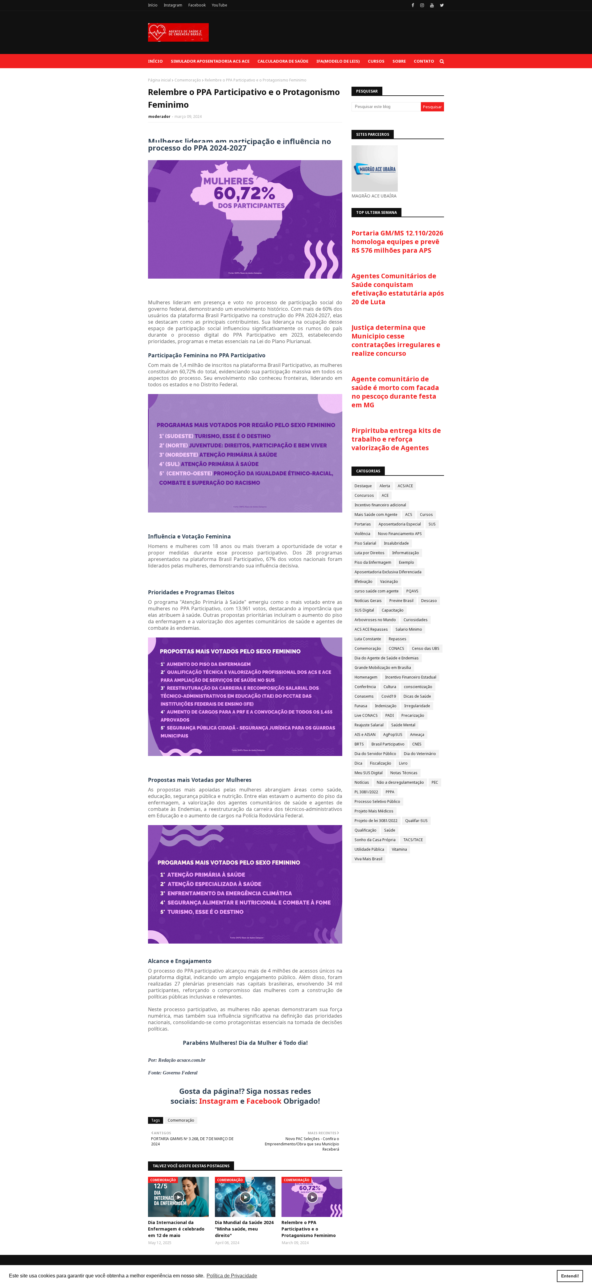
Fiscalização (380, 763)
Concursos (364, 495)
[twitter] (441, 5)
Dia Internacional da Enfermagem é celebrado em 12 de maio (176, 1228)
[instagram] (422, 5)
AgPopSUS (392, 734)
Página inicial (159, 80)
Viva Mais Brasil (368, 858)
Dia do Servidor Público (375, 753)
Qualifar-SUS (416, 820)
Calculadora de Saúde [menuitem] (282, 61)
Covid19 (388, 696)
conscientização (418, 686)
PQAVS (412, 591)
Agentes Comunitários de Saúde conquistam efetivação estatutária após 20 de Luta (398, 289)
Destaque (363, 485)
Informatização (405, 552)
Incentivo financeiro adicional (380, 505)
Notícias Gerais (368, 600)
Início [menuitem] (155, 61)
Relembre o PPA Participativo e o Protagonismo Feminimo (309, 1228)
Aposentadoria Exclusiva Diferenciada (388, 572)
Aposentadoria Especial (400, 524)
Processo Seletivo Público (377, 801)
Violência (362, 533)
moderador (159, 116)
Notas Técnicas (403, 772)
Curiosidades (416, 619)
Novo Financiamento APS (400, 533)
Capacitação (393, 610)
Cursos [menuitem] (376, 61)
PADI (389, 715)
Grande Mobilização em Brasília (383, 667)
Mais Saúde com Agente (376, 514)
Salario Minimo (409, 629)
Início (153, 5)
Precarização (412, 715)
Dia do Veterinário (420, 753)
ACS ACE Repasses (371, 629)
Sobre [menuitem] (399, 61)
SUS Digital (364, 610)
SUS (432, 524)
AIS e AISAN (365, 734)
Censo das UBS (425, 648)
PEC (435, 782)
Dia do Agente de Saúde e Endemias (387, 658)
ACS (408, 514)
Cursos (426, 514)
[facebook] (413, 5)
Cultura (390, 686)
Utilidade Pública (369, 849)
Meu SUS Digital (369, 772)
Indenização (386, 705)
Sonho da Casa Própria (375, 839)
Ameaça (417, 734)
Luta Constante (368, 638)
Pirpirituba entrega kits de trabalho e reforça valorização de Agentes (396, 439)
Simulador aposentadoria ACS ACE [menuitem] (210, 61)
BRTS (359, 744)
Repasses (397, 638)
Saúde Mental (403, 725)
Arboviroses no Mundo (375, 619)
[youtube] (432, 5)
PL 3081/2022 (366, 792)
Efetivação (363, 581)
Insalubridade (396, 543)
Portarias (363, 524)
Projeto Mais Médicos (374, 811)
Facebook (197, 5)
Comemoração (188, 80)
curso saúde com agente (377, 591)
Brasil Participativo (388, 744)
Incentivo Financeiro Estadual (410, 677)
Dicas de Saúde (417, 696)
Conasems (364, 696)
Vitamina (399, 849)
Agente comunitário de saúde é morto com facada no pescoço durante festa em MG (395, 392)
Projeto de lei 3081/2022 (376, 820)
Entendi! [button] (570, 1275)
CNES (416, 744)
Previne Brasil (401, 600)
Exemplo (406, 562)
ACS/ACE (405, 485)
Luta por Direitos (369, 552)
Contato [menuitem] (424, 61)
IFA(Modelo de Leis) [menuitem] (338, 61)
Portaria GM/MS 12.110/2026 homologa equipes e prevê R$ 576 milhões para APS (397, 242)
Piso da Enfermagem (373, 562)
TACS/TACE (413, 839)
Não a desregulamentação (400, 782)
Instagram (173, 5)
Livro (403, 763)
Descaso (429, 600)
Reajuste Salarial (369, 725)
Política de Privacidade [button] (232, 1275)
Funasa (361, 705)
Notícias (362, 782)
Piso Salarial (365, 543)
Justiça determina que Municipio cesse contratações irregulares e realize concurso (396, 340)
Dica (358, 763)
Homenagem (366, 677)
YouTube (219, 5)
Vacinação (389, 581)
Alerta (385, 485)
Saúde (389, 830)
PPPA (390, 792)
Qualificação (365, 830)
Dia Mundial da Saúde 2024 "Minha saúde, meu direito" (244, 1228)
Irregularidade (417, 705)
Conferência (365, 686)
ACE (385, 495)
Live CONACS (366, 715)
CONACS (396, 648)
